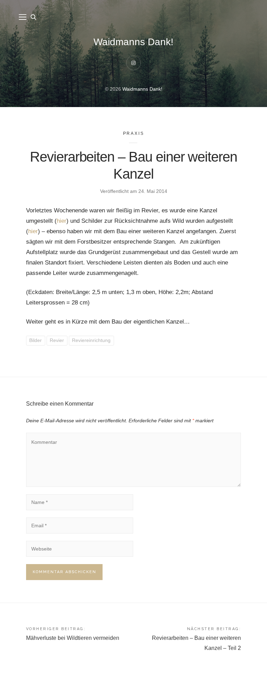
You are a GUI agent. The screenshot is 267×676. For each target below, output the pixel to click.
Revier (57, 340)
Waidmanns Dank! (133, 41)
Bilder (35, 340)
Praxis (133, 133)
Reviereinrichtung (91, 340)
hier (61, 221)
